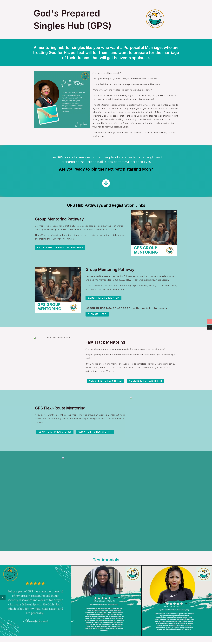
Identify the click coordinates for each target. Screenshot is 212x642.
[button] (3, 597)
